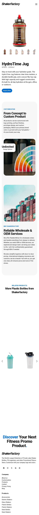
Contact (4, 484)
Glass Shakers (6, 502)
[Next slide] (36, 361)
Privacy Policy (6, 486)
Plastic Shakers (7, 507)
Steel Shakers (6, 512)
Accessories (6, 497)
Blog (3, 488)
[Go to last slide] (2, 361)
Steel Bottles (6, 510)
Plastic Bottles (20, 288)
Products (5, 482)
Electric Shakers (7, 499)
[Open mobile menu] (36, 4)
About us (4, 478)
